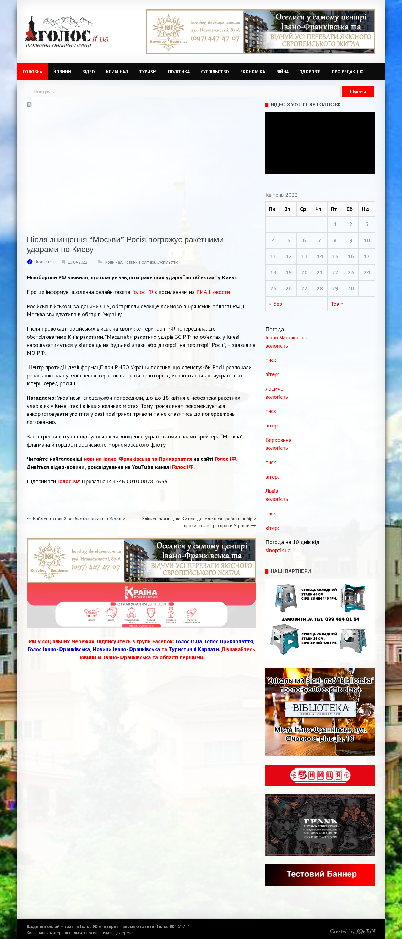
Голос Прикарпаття (229, 641)
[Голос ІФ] (66, 31)
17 (367, 256)
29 (335, 288)
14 (320, 256)
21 (320, 272)
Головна (32, 71)
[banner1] (260, 31)
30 (351, 288)
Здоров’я (310, 71)
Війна (282, 71)
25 (273, 288)
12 (288, 256)
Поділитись (45, 261)
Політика (179, 71)
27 (304, 288)
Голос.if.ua (189, 641)
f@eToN (365, 931)
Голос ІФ (142, 291)
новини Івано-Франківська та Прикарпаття (138, 458)
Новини (62, 71)
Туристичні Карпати (194, 649)
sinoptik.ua (278, 550)
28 (320, 288)
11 (273, 256)
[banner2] (141, 604)
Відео (88, 71)
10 (367, 240)
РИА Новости (213, 291)
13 (304, 256)
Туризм (148, 71)
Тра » (337, 303)
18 (273, 272)
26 (288, 288)
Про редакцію (348, 71)
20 (304, 272)
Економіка (252, 71)
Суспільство (215, 71)
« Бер (275, 303)
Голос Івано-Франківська (59, 649)
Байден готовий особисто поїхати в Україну (79, 519)
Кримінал (117, 71)
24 (367, 272)
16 (351, 256)
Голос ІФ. (226, 458)
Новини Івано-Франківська (126, 649)
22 (335, 272)
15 (335, 256)
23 (351, 272)
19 (288, 272)
